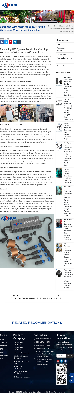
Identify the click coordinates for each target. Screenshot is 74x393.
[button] (2, 42)
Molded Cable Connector (18, 367)
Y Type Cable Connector (18, 343)
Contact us (4, 355)
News (55, 26)
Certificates (61, 54)
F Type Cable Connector (22, 353)
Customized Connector (22, 377)
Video (59, 61)
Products (3, 346)
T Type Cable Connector (18, 348)
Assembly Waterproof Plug (21, 362)
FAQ (1, 349)
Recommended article (62, 49)
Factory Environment (65, 58)
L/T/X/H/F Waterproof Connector (21, 373)
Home (50, 26)
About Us (60, 65)
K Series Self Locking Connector (21, 357)
